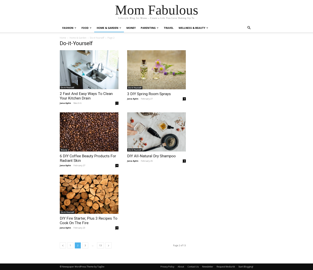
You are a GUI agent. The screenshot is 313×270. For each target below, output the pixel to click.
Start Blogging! (245, 266)
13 (100, 245)
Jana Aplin (65, 103)
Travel (169, 28)
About (181, 266)
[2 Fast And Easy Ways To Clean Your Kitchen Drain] (89, 69)
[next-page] (108, 245)
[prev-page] (63, 245)
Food (85, 28)
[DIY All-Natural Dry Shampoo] (156, 131)
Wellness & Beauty (192, 28)
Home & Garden (107, 28)
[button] (249, 28)
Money (131, 28)
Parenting (148, 28)
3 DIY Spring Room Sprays (149, 94)
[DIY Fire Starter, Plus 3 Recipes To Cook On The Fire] (89, 194)
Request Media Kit (226, 266)
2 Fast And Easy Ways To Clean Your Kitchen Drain (86, 96)
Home (63, 37)
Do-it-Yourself (97, 37)
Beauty (64, 150)
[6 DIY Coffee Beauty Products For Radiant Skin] (89, 131)
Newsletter (207, 266)
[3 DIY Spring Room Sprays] (156, 69)
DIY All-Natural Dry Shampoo (151, 156)
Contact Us (193, 266)
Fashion (67, 28)
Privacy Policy (167, 266)
